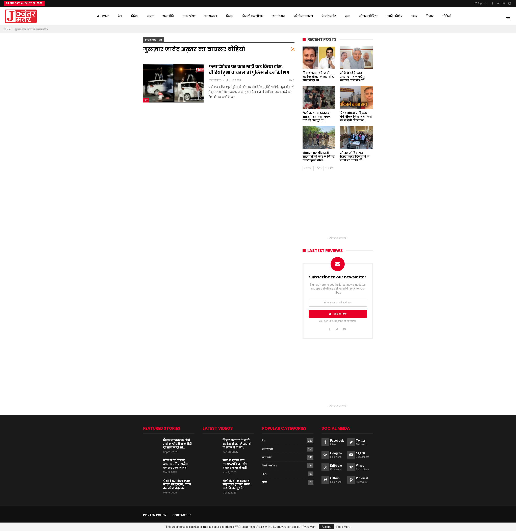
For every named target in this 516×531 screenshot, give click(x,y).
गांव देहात (278, 16)
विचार (430, 16)
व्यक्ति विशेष (395, 16)
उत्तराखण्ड (210, 16)
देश (120, 16)
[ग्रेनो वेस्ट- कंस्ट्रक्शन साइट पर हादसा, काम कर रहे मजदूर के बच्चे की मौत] (319, 97)
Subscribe (339, 313)
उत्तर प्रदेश (189, 16)
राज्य (150, 16)
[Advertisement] (338, 207)
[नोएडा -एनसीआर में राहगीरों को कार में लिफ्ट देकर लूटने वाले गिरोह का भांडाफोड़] (319, 137)
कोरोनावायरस (303, 16)
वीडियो (446, 16)
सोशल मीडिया (368, 16)
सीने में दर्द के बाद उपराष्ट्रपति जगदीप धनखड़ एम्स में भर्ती (175, 464)
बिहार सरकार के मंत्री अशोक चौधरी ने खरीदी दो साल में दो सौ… (177, 443)
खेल (414, 16)
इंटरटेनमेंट (329, 16)
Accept (326, 526)
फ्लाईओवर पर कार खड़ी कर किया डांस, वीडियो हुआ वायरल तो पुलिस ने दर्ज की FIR (249, 69)
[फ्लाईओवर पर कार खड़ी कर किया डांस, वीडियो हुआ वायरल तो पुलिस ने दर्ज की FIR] (173, 83)
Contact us (181, 515)
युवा (347, 16)
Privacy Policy (154, 515)
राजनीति (168, 16)
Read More (343, 526)
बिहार (229, 16)
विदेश (134, 16)
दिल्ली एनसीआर (252, 16)
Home (105, 16)
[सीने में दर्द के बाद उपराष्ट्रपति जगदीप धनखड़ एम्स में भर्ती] (356, 57)
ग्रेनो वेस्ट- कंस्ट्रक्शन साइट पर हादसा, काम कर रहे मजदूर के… (177, 484)
